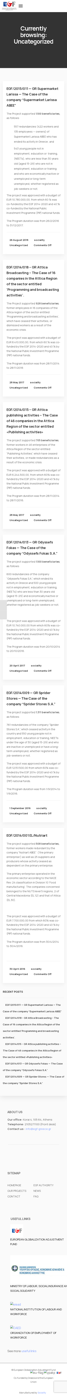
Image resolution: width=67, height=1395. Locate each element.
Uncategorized (18, 245)
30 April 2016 (17, 969)
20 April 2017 (17, 665)
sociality (39, 240)
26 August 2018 (18, 240)
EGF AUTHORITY (43, 1185)
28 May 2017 (16, 382)
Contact (13, 1196)
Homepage (14, 1185)
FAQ (36, 1196)
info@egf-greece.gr (38, 1129)
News (37, 1191)
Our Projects (16, 1191)
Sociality (42, 1392)
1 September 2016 (20, 808)
